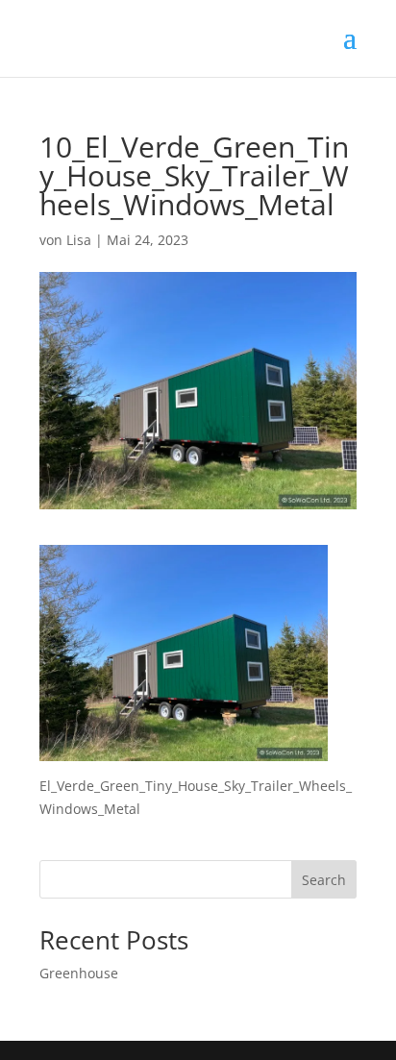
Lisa (78, 240)
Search (324, 880)
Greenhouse (78, 973)
